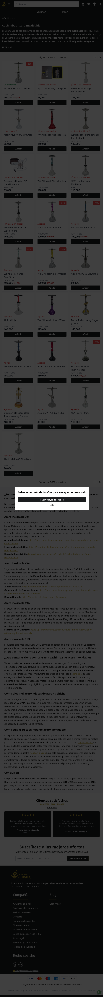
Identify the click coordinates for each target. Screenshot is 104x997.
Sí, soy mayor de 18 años (52, 499)
